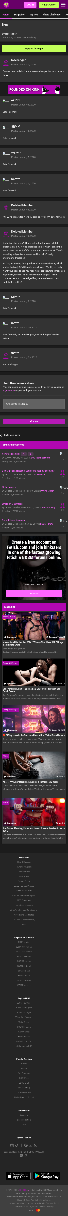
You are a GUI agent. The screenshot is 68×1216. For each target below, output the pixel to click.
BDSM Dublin (24, 975)
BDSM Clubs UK (24, 980)
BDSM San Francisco (24, 1017)
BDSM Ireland (24, 971)
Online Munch (47, 491)
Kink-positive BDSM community (45, 1190)
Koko (24, 1124)
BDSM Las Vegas (24, 1012)
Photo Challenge (52, 14)
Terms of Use (24, 871)
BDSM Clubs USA (24, 1041)
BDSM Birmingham (24, 947)
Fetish (24, 1068)
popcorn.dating (24, 1120)
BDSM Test (24, 1078)
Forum (5, 14)
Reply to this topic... (19, 404)
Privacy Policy (24, 881)
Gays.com (24, 1115)
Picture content (9, 487)
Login (30, 4)
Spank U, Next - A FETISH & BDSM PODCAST (24, 1152)
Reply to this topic (34, 48)
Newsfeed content (11, 453)
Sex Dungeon (24, 1073)
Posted (23, 64)
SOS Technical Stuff (40, 457)
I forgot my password (24, 905)
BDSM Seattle (24, 1036)
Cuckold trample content (13, 520)
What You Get (16, 910)
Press (24, 924)
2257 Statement (24, 900)
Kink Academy (28, 37)
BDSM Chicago (24, 1032)
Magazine (19, 14)
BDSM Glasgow (24, 961)
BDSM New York (24, 1003)
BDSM (24, 1064)
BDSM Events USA (24, 1046)
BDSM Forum (40, 474)
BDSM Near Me (24, 1092)
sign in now (9, 390)
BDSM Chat (24, 1083)
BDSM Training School (24, 1097)
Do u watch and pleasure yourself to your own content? (28, 470)
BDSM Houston (24, 1027)
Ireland (31, 937)
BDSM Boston (24, 1022)
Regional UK (19, 937)
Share (35, 421)
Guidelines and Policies (24, 886)
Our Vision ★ (32, 910)
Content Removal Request (23, 895)
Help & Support (24, 862)
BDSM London (24, 942)
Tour (18, 867)
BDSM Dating (24, 1088)
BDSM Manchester (24, 952)
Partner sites (24, 1110)
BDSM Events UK (24, 985)
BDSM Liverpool (24, 956)
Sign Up (34, 593)
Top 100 (34, 14)
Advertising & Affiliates (24, 915)
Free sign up (48, 4)
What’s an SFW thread (12, 503)
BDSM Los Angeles (24, 1008)
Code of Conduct (24, 891)
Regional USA (24, 998)
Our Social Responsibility (24, 919)
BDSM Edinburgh (24, 966)
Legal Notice (23, 876)
